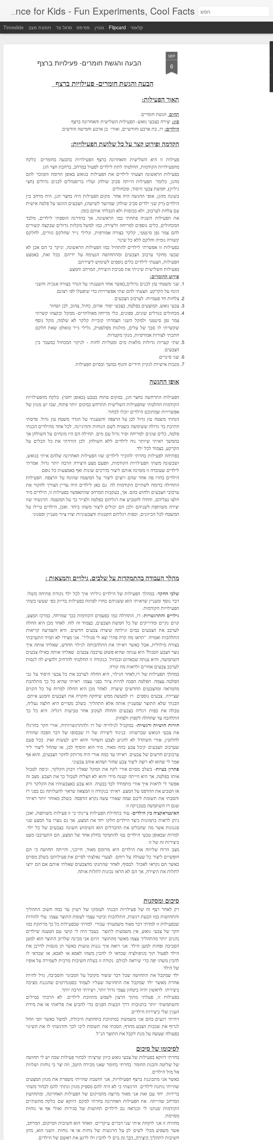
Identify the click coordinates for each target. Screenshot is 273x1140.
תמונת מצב (39, 27)
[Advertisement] (215, 156)
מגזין (99, 27)
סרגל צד (64, 27)
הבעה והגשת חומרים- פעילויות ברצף (89, 62)
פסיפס (83, 27)
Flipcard (117, 27)
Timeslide (13, 27)
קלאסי (137, 27)
